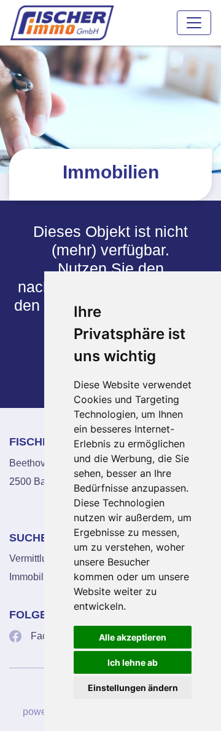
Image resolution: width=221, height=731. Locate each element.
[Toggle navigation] (194, 22)
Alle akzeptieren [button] (132, 637)
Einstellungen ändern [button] (133, 687)
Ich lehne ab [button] (132, 662)
